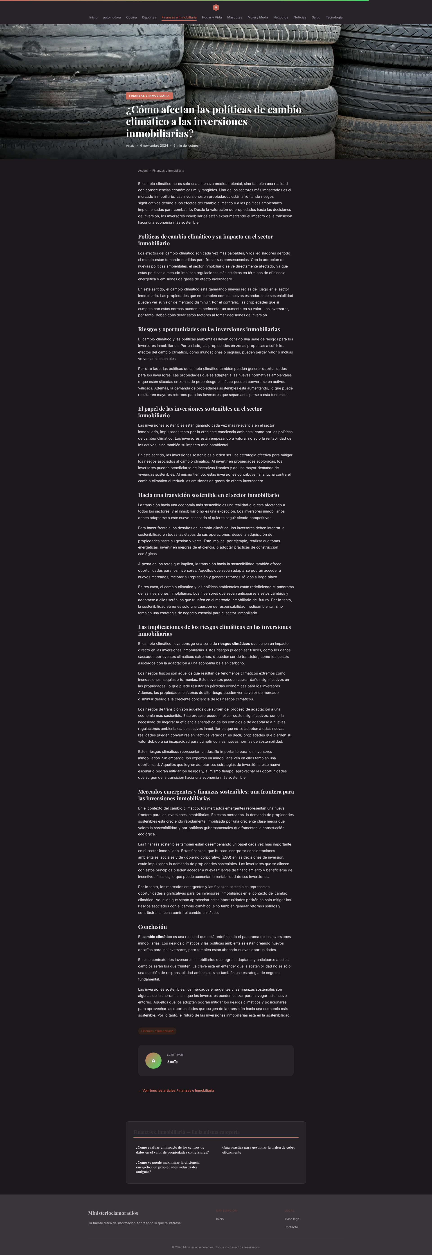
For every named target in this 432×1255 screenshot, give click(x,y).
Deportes (149, 17)
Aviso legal (292, 1219)
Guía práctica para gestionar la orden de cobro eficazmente (258, 1149)
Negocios (280, 17)
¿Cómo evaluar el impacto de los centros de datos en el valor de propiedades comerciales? (172, 1149)
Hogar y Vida (212, 17)
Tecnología (334, 17)
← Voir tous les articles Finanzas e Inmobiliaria (176, 1090)
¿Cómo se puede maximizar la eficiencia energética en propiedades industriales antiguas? (168, 1167)
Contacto (291, 1227)
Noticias (300, 17)
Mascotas (234, 17)
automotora (112, 17)
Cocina (131, 17)
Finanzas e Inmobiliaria (179, 17)
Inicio (93, 17)
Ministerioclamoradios (113, 1213)
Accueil (143, 170)
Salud (316, 17)
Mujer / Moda (258, 17)
